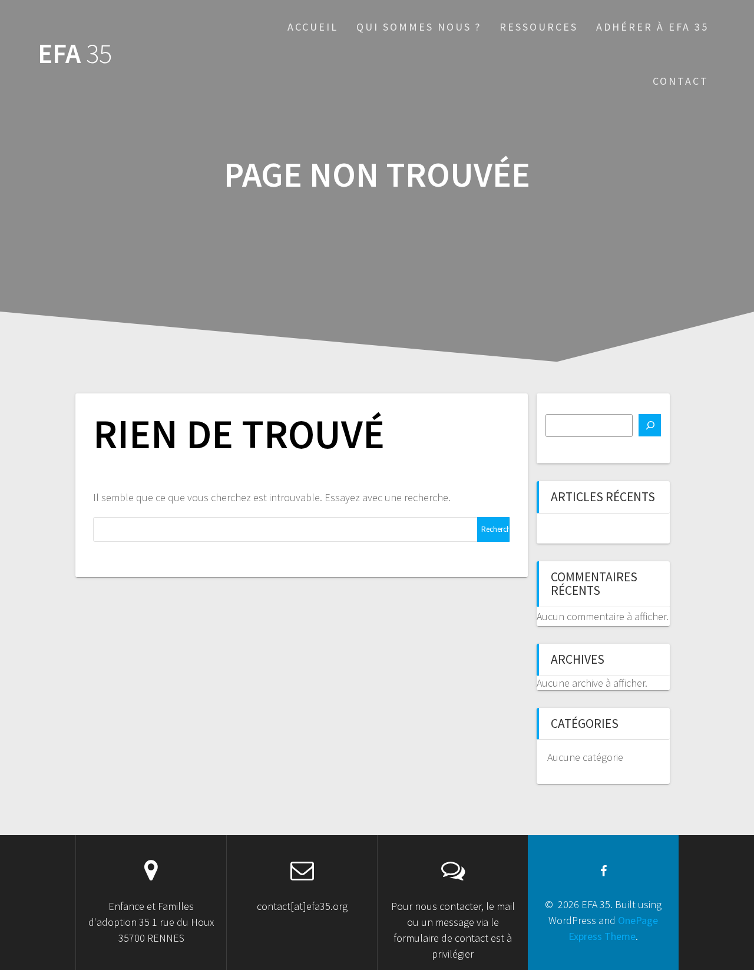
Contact (681, 81)
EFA (75, 54)
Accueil (312, 27)
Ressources (539, 27)
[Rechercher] (650, 425)
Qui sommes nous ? (418, 27)
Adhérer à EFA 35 (652, 27)
